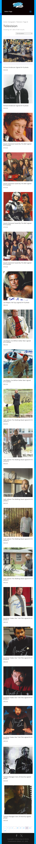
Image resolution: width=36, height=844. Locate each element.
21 (20, 828)
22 (23, 828)
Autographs (11, 22)
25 (5, 831)
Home (5, 22)
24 (30, 828)
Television (19, 22)
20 (17, 828)
